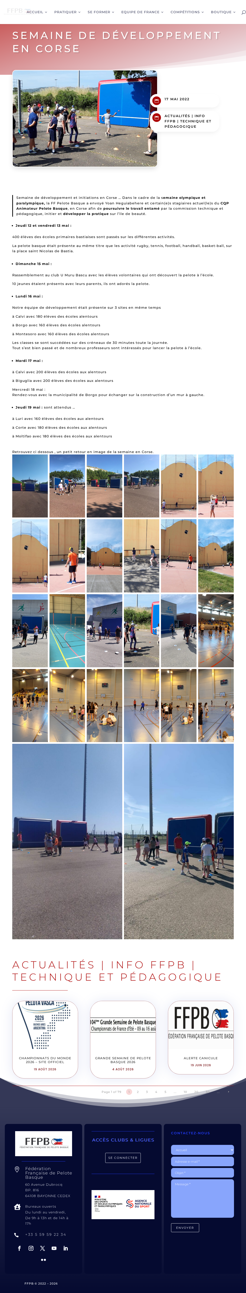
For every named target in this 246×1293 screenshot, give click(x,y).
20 (196, 1092)
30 (208, 1092)
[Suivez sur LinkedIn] (65, 1248)
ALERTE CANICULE (201, 1058)
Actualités (177, 116)
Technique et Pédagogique (117, 977)
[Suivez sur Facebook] (19, 1248)
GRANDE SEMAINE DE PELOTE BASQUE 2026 (123, 1060)
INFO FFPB (149, 965)
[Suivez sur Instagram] (31, 1248)
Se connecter (123, 1158)
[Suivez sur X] (42, 1248)
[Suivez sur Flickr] (43, 1260)
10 (185, 1092)
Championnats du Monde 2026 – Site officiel (45, 1060)
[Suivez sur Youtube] (54, 1248)
